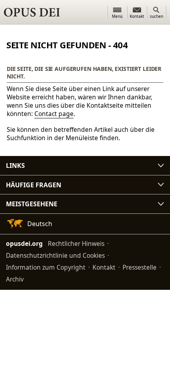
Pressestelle (140, 267)
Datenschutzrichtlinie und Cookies (55, 255)
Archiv (15, 279)
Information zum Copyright (45, 267)
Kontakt (104, 267)
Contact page (54, 113)
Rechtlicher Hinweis (76, 243)
